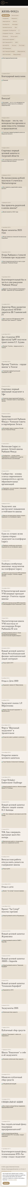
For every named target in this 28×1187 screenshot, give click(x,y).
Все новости (6, 15)
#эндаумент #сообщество (9, 30)
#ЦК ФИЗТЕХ (6, 45)
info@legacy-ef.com (6, 1171)
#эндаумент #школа (8, 33)
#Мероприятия (21, 51)
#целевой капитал (7, 27)
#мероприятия (6, 21)
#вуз (16, 27)
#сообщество (6, 24)
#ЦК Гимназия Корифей (9, 51)
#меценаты (14, 18)
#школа (15, 21)
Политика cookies (12, 1179)
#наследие (15, 24)
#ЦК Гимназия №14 (8, 42)
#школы (18, 33)
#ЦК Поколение (7, 54)
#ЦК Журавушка (7, 48)
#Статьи (14, 45)
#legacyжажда (17, 54)
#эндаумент (6, 18)
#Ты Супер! (21, 45)
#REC (16, 42)
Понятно (6, 1183)
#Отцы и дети (14, 36)
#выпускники (15, 15)
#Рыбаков (5, 36)
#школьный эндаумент (8, 39)
